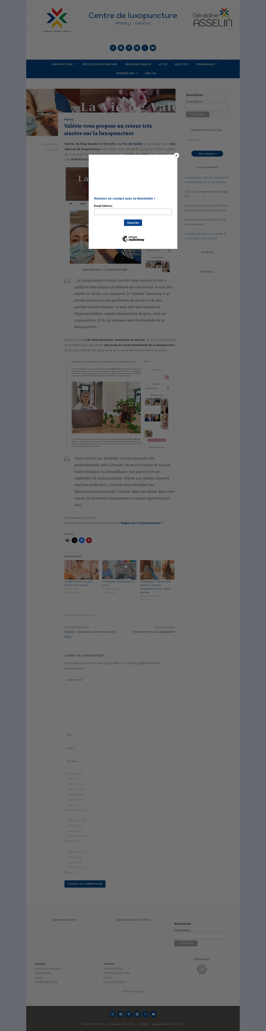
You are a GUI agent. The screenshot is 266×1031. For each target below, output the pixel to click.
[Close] (176, 155)
